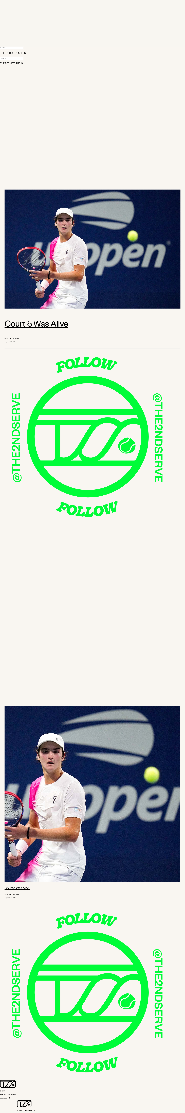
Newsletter (9, 36)
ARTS (7, 8)
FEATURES (10, 5)
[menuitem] (95, 3)
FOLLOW (9, 29)
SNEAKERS (10, 10)
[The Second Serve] (92, 15)
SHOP (7, 24)
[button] (92, 308)
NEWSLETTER (11, 31)
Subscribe (8, 38)
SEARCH (9, 27)
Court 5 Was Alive (36, 323)
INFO (7, 12)
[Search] (11, 48)
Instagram (8, 40)
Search (7, 44)
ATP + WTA (10, 3)
